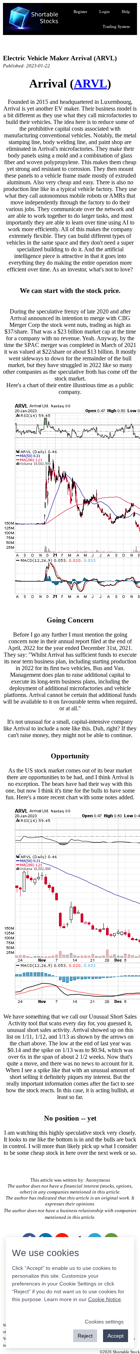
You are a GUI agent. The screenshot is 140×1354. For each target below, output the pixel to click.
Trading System (116, 26)
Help (126, 11)
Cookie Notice (104, 1299)
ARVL (90, 83)
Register (80, 11)
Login (104, 11)
